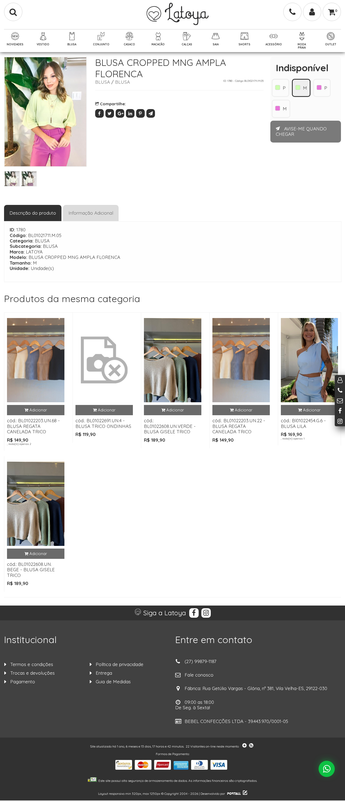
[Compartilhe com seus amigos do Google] (121, 113)
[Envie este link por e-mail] (150, 113)
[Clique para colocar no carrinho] (35, 410)
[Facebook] (193, 613)
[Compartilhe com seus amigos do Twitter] (110, 113)
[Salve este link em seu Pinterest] (141, 113)
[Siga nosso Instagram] (340, 421)
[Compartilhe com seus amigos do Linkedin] (131, 113)
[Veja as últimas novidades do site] (243, 746)
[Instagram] (205, 613)
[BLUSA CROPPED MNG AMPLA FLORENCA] (12, 179)
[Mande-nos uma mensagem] (340, 401)
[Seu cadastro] (312, 12)
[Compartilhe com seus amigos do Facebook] (100, 113)
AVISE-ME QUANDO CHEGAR (301, 131)
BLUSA (102, 82)
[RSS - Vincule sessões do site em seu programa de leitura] (251, 746)
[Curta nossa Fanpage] (340, 411)
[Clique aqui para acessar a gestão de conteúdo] (244, 794)
